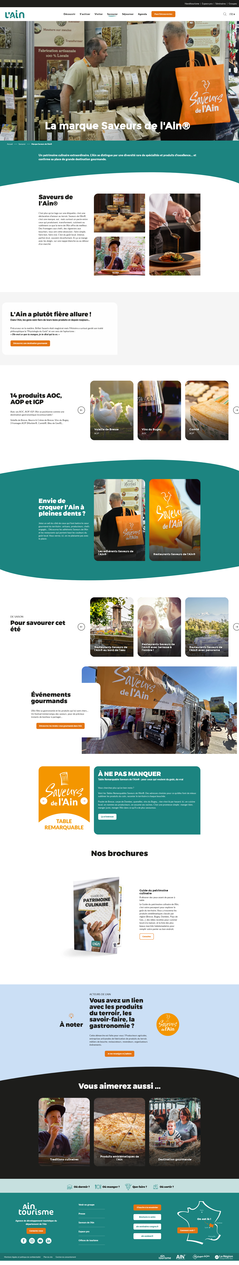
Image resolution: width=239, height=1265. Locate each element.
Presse (82, 1213)
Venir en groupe (86, 1204)
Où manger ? (111, 1186)
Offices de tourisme (88, 1240)
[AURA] (224, 1256)
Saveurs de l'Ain (86, 1222)
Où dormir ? (82, 1186)
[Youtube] (40, 1240)
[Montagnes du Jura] (201, 1256)
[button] (225, 14)
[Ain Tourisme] (164, 1256)
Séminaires (220, 3)
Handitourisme (192, 3)
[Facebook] (23, 1240)
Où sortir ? (167, 1186)
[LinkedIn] (48, 1240)
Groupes (233, 3)
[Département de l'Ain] (181, 1256)
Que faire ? (140, 1186)
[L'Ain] (14, 14)
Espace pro (207, 3)
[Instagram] (32, 1240)
